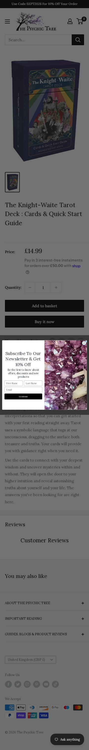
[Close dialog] (84, 343)
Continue (23, 396)
